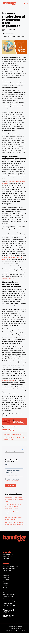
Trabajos (6, 575)
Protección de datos (15, 626)
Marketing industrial (9, 594)
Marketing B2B (21, 36)
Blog (4, 581)
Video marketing (8, 603)
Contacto (6, 583)
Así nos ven (6, 592)
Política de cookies (15, 628)
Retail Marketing (8, 596)
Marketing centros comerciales (12, 599)
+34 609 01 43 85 (8, 570)
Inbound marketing (10, 36)
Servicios (6, 577)
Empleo (5, 586)
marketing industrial (8, 381)
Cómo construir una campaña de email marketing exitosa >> (14, 438)
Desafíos (6, 588)
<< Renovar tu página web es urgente (13, 434)
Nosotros (6, 579)
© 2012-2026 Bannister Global (15, 630)
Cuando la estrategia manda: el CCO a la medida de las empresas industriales (14, 506)
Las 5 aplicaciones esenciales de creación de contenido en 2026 (14, 499)
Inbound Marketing (9, 601)
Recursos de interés (9, 605)
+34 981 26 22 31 (8, 559)
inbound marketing (8, 278)
